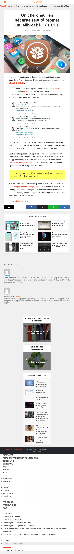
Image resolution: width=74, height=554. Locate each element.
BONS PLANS (8, 461)
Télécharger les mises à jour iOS (17, 523)
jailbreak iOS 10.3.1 (16, 83)
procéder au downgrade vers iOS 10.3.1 (25, 163)
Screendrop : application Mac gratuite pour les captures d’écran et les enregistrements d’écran (42, 395)
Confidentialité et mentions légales (13, 449)
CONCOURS (8, 464)
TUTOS (6, 490)
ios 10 (12, 201)
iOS (4, 467)
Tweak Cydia (8, 496)
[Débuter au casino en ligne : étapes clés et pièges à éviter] (30, 405)
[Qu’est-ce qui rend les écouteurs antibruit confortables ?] (30, 439)
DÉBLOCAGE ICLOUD (12, 520)
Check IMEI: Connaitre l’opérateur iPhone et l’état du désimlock (30, 534)
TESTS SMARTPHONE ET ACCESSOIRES (20, 458)
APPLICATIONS (9, 505)
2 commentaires (35, 30)
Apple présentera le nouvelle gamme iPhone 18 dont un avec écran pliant (42, 383)
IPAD (5, 473)
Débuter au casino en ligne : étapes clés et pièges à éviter (41, 406)
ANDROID (7, 482)
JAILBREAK (8, 493)
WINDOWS (7, 479)
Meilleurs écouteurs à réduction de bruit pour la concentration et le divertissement (42, 429)
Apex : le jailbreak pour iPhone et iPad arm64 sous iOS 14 (59, 245)
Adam (25, 92)
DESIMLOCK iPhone (11, 517)
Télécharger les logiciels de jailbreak (18, 526)
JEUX (5, 508)
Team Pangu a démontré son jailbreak (24, 187)
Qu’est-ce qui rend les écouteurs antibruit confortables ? (41, 439)
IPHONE (6, 470)
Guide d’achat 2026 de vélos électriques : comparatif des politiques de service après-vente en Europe (42, 417)
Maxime (18, 297)
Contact (6, 540)
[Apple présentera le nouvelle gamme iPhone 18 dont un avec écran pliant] (30, 383)
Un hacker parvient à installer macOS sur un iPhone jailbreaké (59, 223)
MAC (5, 476)
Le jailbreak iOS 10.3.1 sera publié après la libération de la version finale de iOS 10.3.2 (35, 448)
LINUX (5, 487)
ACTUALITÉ (8, 455)
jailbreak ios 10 (22, 201)
